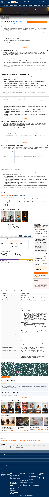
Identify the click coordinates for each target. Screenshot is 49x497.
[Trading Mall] (22, 14)
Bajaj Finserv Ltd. (31, 473)
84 (20, 235)
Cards (20, 6)
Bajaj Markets (31, 479)
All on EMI (11, 6)
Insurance (31, 6)
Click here (37, 276)
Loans (7, 6)
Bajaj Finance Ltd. (31, 475)
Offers (40, 6)
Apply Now (3, 221)
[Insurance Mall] (22, 11)
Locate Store (6, 377)
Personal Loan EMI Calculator (6, 440)
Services (44, 6)
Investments (25, 6)
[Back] (9, 2)
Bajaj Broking (31, 482)
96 (25, 235)
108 (30, 235)
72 (15, 235)
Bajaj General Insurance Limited (33, 476)
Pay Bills (36, 6)
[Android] (40, 478)
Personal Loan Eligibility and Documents (20, 440)
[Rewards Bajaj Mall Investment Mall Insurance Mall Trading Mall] (21, 8)
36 (1, 235)
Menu (4, 5)
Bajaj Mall (16, 6)
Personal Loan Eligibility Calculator (7, 441)
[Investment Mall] (22, 9)
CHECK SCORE (37, 22)
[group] (24, 370)
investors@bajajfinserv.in (24, 480)
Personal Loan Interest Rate (34, 440)
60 (11, 235)
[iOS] (43, 478)
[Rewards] (22, 3)
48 (6, 235)
